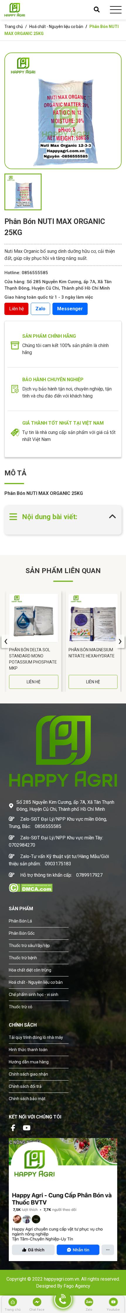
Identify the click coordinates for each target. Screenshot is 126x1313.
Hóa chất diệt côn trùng (30, 970)
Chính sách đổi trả (25, 1086)
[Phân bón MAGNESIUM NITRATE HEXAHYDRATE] (93, 618)
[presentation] (5, 641)
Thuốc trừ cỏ (20, 1006)
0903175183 (58, 863)
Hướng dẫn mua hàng (29, 1062)
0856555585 (48, 826)
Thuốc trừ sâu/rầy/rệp (29, 945)
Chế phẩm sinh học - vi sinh (33, 994)
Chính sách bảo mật (27, 1098)
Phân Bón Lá (20, 921)
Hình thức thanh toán (28, 1049)
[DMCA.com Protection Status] (30, 887)
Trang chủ (13, 26)
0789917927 (89, 875)
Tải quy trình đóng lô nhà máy (36, 1037)
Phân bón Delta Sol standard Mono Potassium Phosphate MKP (33, 658)
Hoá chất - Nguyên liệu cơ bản (56, 26)
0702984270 (22, 845)
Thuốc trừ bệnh (23, 957)
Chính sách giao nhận (28, 1074)
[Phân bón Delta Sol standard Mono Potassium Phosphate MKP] (33, 618)
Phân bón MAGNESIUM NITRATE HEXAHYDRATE (92, 652)
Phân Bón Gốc (22, 933)
